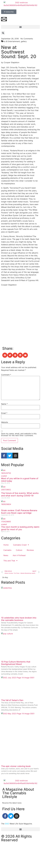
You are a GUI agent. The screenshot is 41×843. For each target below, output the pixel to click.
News (5, 555)
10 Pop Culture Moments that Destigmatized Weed (15, 663)
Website (4, 422)
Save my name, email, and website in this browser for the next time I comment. (19, 434)
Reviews (30, 550)
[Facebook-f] (4, 455)
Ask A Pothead (19, 555)
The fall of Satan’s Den (12, 700)
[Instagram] (15, 455)
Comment (6, 375)
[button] (20, 27)
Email (4, 413)
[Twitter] (10, 455)
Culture (19, 550)
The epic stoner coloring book (16, 766)
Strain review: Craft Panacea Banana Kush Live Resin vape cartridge (19, 511)
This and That (9, 560)
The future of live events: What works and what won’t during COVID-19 (20, 494)
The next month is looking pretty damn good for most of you (20, 528)
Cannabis (7, 550)
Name (4, 404)
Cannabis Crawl (20, 545)
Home (6, 545)
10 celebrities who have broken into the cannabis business (18, 619)
